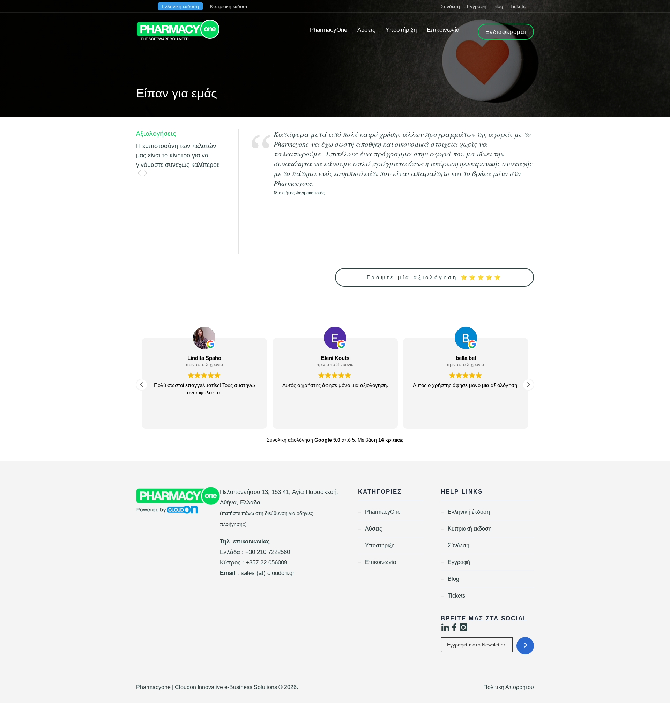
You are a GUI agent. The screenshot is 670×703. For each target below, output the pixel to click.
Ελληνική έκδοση (180, 6)
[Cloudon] (178, 500)
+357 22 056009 (266, 562)
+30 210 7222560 (267, 552)
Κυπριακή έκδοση (229, 6)
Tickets (518, 6)
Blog (498, 6)
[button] (528, 384)
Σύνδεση (450, 6)
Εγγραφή (476, 6)
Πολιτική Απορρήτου (508, 687)
